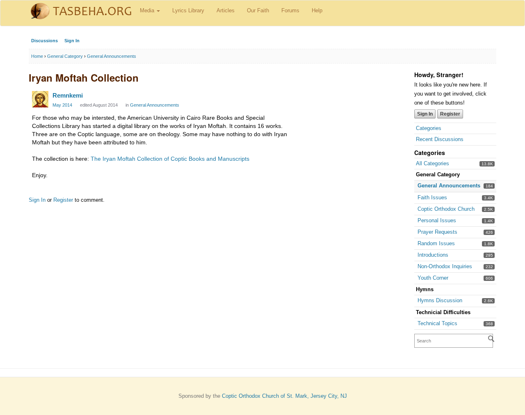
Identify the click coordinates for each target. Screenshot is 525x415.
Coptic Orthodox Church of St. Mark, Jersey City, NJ (284, 396)
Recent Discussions (439, 139)
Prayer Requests (437, 232)
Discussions (44, 40)
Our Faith (258, 10)
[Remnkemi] (40, 99)
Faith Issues (432, 197)
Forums (290, 10)
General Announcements (449, 185)
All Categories (432, 163)
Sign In (72, 40)
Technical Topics (437, 323)
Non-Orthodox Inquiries (445, 266)
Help (317, 10)
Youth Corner (433, 278)
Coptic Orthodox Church (446, 209)
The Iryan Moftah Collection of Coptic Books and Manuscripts (170, 158)
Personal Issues (437, 220)
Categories (428, 128)
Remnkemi (67, 95)
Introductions (433, 255)
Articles (226, 10)
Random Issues (436, 243)
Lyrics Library (188, 10)
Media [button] (148, 10)
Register (450, 114)
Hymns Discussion (440, 300)
